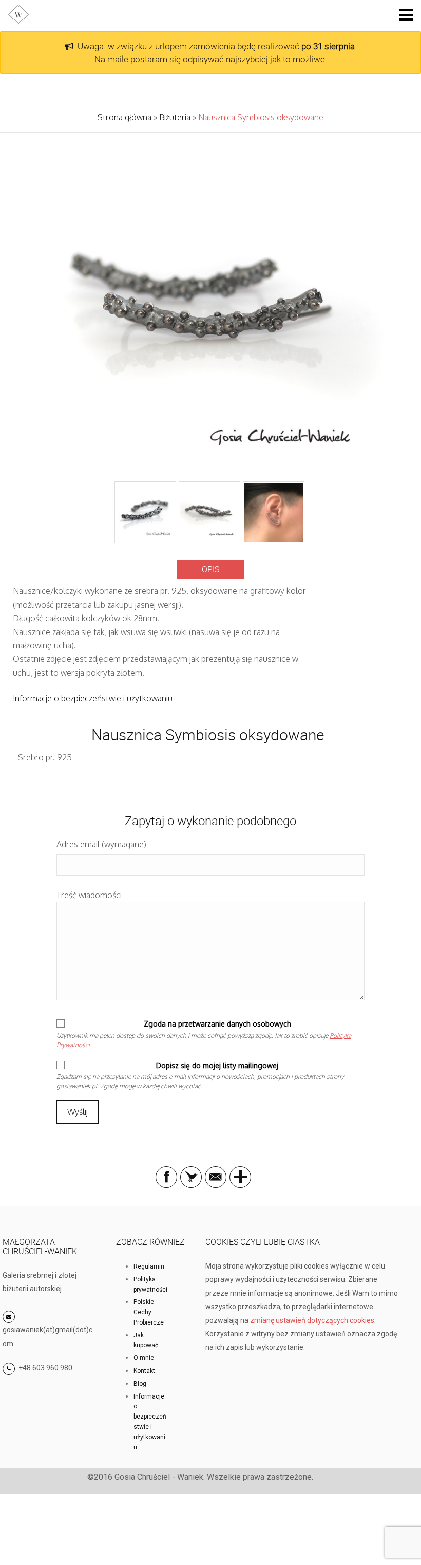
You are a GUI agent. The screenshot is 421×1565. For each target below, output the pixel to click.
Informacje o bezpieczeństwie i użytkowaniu (93, 698)
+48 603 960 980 (45, 1368)
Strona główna (124, 117)
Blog (139, 1383)
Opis (210, 569)
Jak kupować (145, 1340)
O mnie (143, 1358)
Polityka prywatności (150, 1284)
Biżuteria (174, 117)
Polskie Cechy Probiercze (148, 1312)
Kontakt (144, 1370)
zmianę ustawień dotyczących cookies (312, 1320)
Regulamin (148, 1266)
